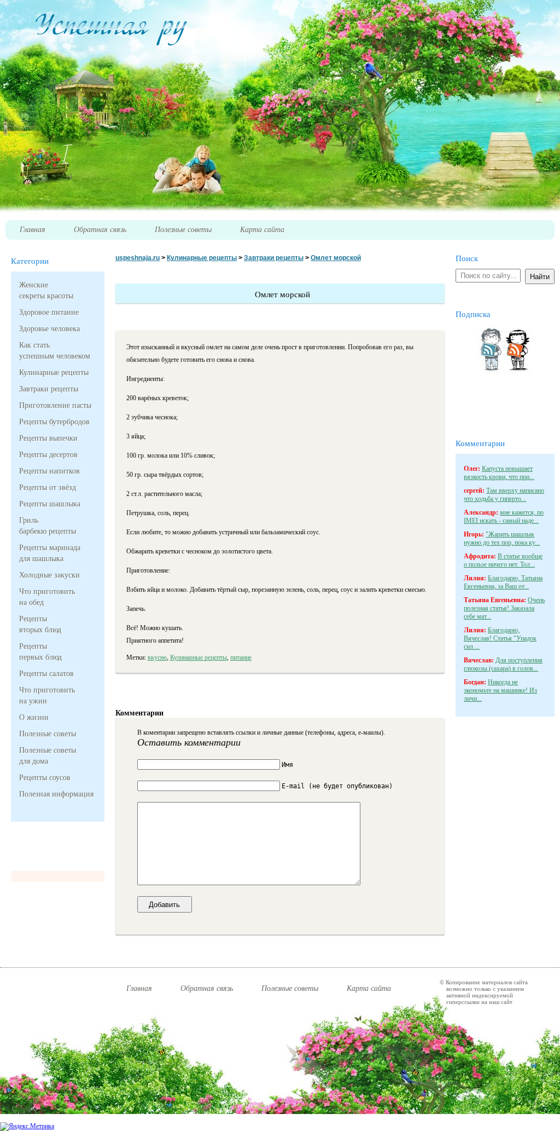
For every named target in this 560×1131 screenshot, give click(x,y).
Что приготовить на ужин (47, 695)
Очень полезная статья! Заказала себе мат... (504, 608)
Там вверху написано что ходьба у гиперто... (504, 495)
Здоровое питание (49, 312)
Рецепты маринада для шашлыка (49, 553)
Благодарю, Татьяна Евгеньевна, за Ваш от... (503, 582)
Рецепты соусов (45, 778)
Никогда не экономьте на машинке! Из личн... (500, 690)
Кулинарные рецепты (53, 372)
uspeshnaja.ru (137, 258)
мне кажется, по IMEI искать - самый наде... (504, 516)
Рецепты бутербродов (53, 422)
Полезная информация (53, 794)
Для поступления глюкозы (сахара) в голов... (503, 664)
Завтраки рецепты (48, 389)
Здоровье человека (49, 329)
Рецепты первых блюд (40, 651)
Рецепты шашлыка (49, 504)
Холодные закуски (49, 575)
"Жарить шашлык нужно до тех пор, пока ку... (502, 538)
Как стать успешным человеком (53, 350)
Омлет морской (336, 258)
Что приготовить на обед (47, 597)
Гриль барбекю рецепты (47, 525)
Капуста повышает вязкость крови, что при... (499, 473)
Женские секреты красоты (46, 290)
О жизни (34, 717)
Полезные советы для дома (47, 755)
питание (241, 657)
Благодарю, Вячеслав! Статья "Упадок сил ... (500, 638)
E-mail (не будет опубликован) (337, 786)
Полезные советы (47, 734)
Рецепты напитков (49, 471)
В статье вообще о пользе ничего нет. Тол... (503, 560)
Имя (287, 765)
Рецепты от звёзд (47, 487)
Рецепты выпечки (48, 438)
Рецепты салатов (46, 674)
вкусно (157, 657)
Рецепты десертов (48, 455)
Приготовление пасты (53, 405)
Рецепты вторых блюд (40, 624)
